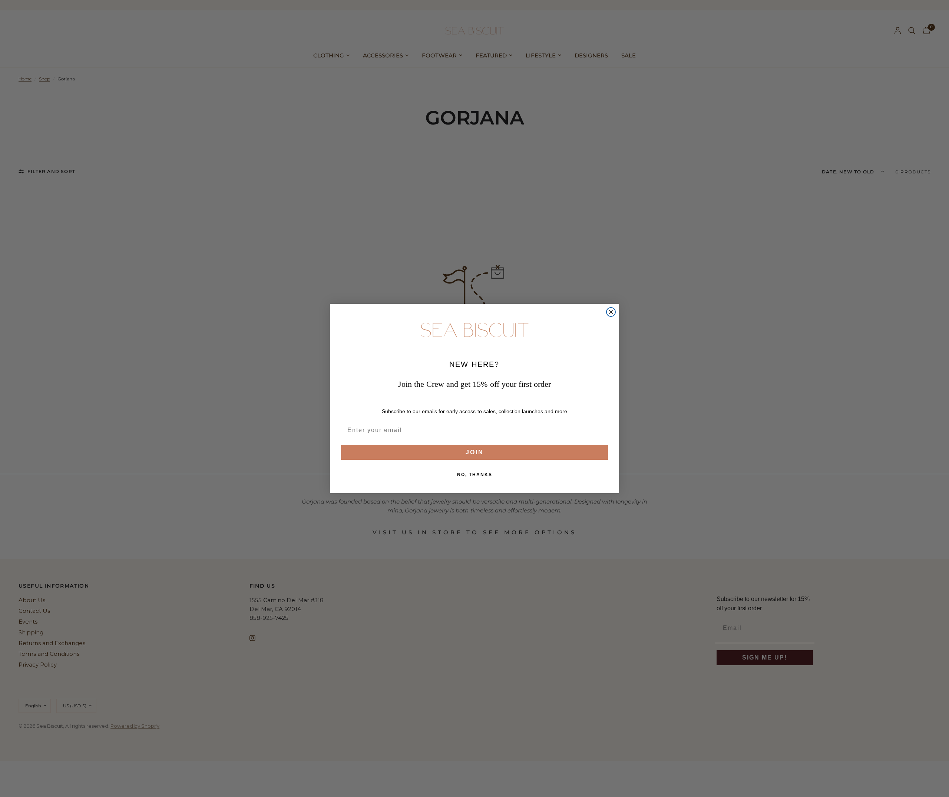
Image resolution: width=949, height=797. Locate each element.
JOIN (475, 452)
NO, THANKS (474, 474)
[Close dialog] (610, 312)
